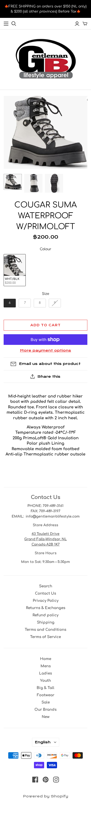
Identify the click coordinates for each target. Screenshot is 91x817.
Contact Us (45, 593)
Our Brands (45, 710)
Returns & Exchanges (45, 608)
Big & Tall (45, 688)
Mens (46, 666)
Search (45, 586)
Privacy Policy (45, 601)
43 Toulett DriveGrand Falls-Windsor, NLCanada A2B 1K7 (45, 539)
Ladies (45, 673)
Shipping (45, 622)
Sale (45, 702)
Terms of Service (45, 637)
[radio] (15, 270)
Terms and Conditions (45, 630)
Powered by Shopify (45, 796)
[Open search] (13, 23)
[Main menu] (6, 23)
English (42, 742)
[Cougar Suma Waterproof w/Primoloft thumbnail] (13, 182)
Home (45, 659)
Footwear (45, 695)
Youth (45, 681)
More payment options (45, 350)
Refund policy (45, 615)
